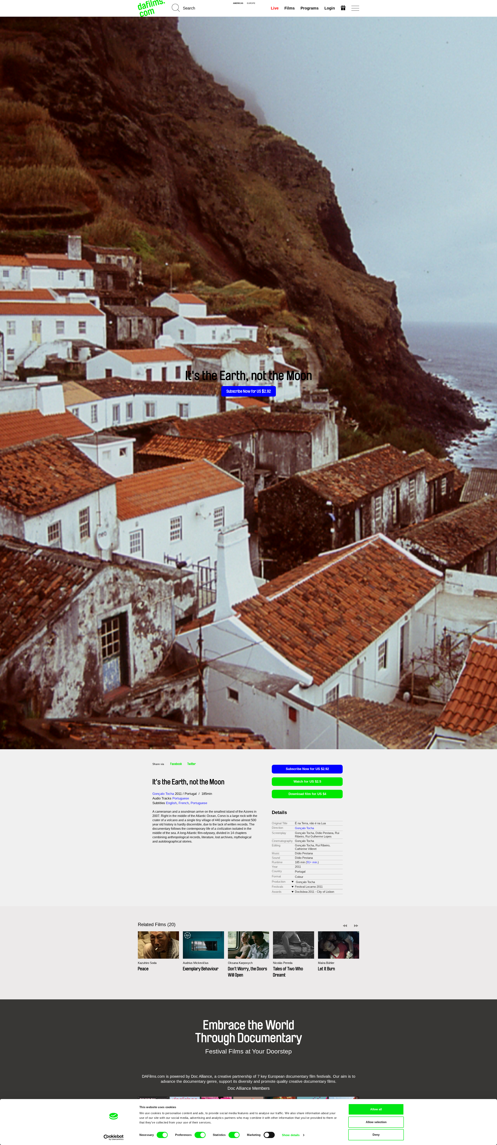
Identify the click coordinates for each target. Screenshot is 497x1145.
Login (329, 8)
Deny (376, 1134)
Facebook (176, 764)
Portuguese (180, 798)
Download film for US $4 (307, 794)
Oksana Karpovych (240, 962)
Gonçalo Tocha (163, 794)
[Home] (152, 8)
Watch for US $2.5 (307, 781)
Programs (310, 8)
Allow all (376, 1109)
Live (275, 8)
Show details (291, 1135)
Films (289, 8)
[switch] (200, 1135)
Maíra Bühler (326, 962)
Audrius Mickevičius (196, 962)
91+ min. (312, 862)
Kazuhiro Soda (147, 962)
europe (251, 3)
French (184, 803)
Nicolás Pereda (282, 962)
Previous (345, 925)
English (171, 803)
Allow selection (376, 1122)
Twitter (191, 764)
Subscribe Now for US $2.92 (248, 391)
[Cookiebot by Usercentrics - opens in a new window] (114, 1137)
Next (356, 925)
